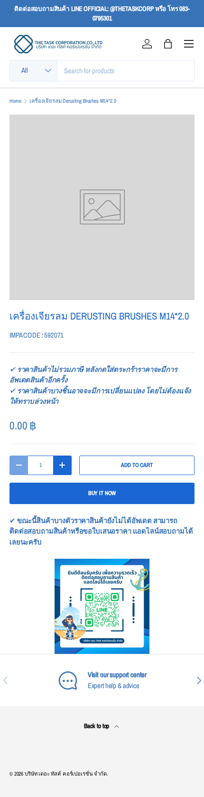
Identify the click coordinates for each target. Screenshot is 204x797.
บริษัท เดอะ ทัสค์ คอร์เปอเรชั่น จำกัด (66, 774)
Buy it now (102, 493)
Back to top (97, 725)
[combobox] (102, 70)
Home (15, 101)
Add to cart (136, 465)
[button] (168, 43)
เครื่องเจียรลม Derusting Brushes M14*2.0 (72, 101)
